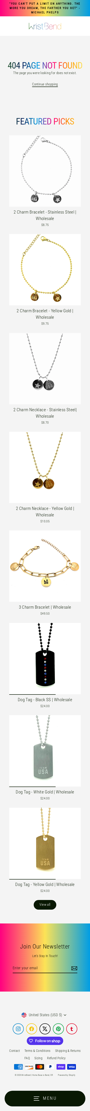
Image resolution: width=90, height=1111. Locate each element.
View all (44, 905)
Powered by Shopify (66, 1075)
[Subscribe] (73, 968)
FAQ (27, 1058)
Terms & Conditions (37, 1051)
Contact (14, 1051)
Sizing (38, 1058)
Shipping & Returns (68, 1051)
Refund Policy (56, 1058)
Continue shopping (45, 84)
